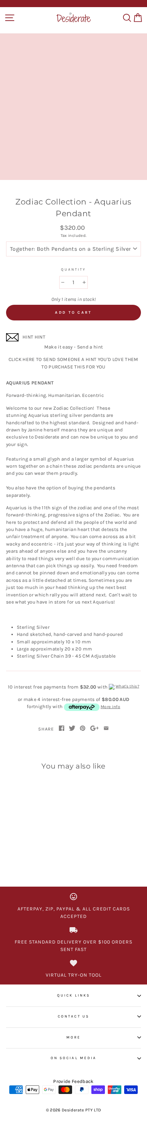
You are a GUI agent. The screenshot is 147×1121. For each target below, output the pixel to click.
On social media (73, 1058)
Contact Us (73, 1016)
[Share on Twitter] (72, 729)
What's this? (127, 686)
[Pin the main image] (82, 729)
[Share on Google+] (94, 729)
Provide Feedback (73, 1081)
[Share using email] (106, 729)
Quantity (73, 269)
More (73, 1037)
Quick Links (73, 995)
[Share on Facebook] (61, 729)
